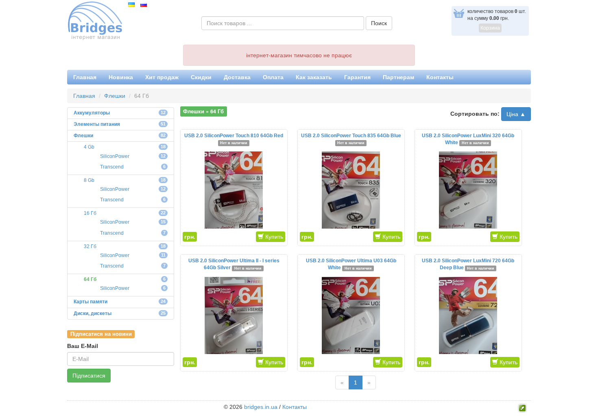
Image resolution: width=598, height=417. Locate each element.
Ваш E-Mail (82, 346)
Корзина (490, 28)
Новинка (121, 77)
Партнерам (398, 77)
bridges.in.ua (260, 407)
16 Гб (90, 213)
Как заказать (314, 77)
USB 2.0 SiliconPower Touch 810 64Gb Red (233, 135)
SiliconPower (114, 156)
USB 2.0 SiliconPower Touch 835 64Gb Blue (351, 135)
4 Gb (89, 147)
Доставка (237, 77)
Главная (84, 77)
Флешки (114, 96)
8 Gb (89, 180)
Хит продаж (162, 77)
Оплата (273, 77)
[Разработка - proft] (522, 407)
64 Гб (90, 279)
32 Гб (90, 246)
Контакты (440, 77)
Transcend (112, 167)
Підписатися (88, 375)
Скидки (201, 77)
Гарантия (357, 77)
